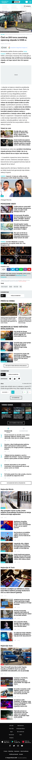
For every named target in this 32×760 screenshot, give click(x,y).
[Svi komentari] (10, 378)
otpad (10, 286)
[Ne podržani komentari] (19, 378)
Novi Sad (16, 286)
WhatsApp (19, 275)
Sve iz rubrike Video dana (16, 422)
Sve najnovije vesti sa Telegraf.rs (16, 483)
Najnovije (7, 489)
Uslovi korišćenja (22, 281)
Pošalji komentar (15, 295)
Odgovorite (5, 392)
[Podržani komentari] (14, 378)
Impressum (16, 751)
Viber (24, 275)
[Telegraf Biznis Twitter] (14, 745)
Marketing (10, 751)
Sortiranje (4, 378)
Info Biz (3, 34)
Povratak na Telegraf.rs (5, 2)
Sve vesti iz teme (16, 365)
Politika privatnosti (13, 754)
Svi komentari (16, 397)
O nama (5, 751)
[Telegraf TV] (22, 745)
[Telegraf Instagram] (18, 745)
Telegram (3, 277)
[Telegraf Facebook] (9, 745)
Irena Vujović (4, 286)
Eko (21, 286)
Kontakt (21, 754)
